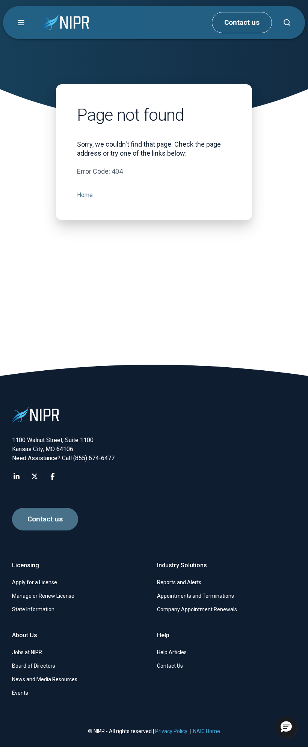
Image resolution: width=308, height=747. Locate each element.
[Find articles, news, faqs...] (287, 23)
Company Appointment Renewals (197, 609)
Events (20, 693)
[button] (21, 23)
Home (85, 194)
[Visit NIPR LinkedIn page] (16, 476)
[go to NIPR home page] (65, 22)
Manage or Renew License (43, 596)
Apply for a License (34, 582)
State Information (33, 609)
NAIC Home (206, 731)
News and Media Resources (44, 679)
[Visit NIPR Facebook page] (52, 476)
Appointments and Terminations (195, 596)
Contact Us (170, 666)
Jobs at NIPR (27, 652)
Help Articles (172, 652)
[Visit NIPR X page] (34, 476)
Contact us (242, 22)
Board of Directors (33, 666)
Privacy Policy (171, 731)
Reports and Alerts (179, 582)
